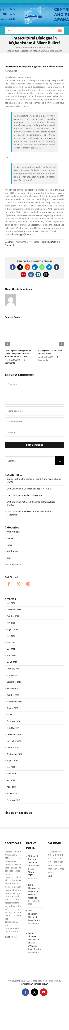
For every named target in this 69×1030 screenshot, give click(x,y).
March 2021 (12, 659)
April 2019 (11, 784)
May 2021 (11, 646)
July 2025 (11, 600)
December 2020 (14, 679)
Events (10, 535)
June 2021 (11, 639)
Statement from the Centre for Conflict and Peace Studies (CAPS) (34, 862)
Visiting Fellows (14, 561)
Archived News (13, 529)
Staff (9, 555)
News (9, 542)
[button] (7, 342)
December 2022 (14, 607)
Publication (50, 242)
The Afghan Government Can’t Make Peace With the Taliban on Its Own (18, 347)
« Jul (50, 873)
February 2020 (13, 718)
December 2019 (14, 731)
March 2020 (12, 712)
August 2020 (12, 705)
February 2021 (13, 666)
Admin (11, 242)
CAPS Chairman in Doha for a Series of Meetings (29, 486)
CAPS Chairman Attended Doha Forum (24, 492)
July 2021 (11, 633)
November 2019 (14, 738)
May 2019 (11, 777)
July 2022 (11, 620)
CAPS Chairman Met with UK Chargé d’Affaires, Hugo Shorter (34, 938)
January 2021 (12, 672)
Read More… (11, 934)
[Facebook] (9, 581)
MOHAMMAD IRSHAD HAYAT (34, 981)
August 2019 (12, 757)
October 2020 (13, 692)
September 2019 (14, 751)
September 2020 (14, 699)
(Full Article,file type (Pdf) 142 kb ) (21, 234)
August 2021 (12, 626)
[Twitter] (18, 581)
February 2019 (13, 797)
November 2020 (14, 685)
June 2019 (11, 771)
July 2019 (11, 764)
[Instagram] (28, 581)
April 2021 (11, 652)
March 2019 (12, 790)
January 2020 (13, 725)
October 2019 (13, 744)
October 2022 (13, 613)
